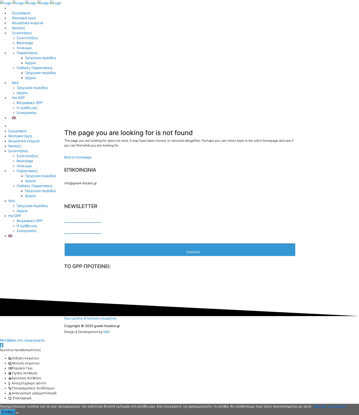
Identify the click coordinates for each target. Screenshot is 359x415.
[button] (1, 345)
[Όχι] (17, 413)
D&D (106, 332)
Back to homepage (77, 157)
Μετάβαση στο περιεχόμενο (22, 340)
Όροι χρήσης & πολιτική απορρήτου (90, 318)
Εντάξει (8, 412)
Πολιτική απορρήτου (329, 406)
